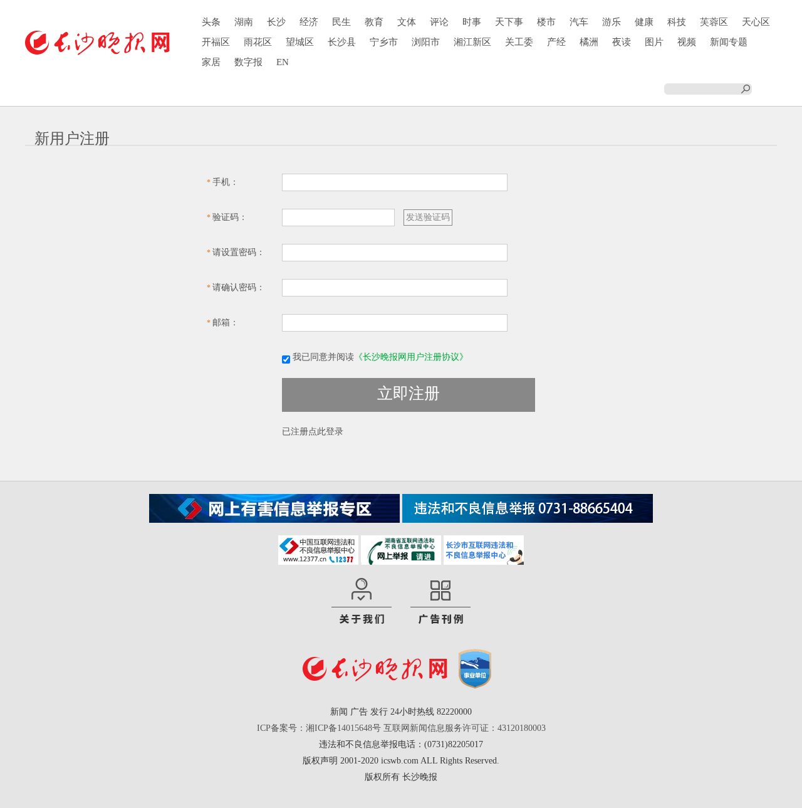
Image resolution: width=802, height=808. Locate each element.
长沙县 (342, 42)
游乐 (611, 22)
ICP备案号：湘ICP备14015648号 (319, 728)
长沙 (276, 22)
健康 (644, 22)
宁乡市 (384, 42)
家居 (211, 62)
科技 (676, 22)
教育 (374, 22)
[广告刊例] (440, 601)
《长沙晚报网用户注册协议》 (411, 357)
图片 (654, 42)
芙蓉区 (714, 22)
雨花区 (258, 42)
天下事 (509, 22)
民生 (341, 22)
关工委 (519, 42)
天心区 (756, 22)
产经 (556, 42)
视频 (686, 42)
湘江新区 (472, 42)
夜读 (621, 42)
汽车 (579, 22)
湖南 (243, 22)
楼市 (546, 22)
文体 (406, 22)
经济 (308, 22)
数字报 (248, 62)
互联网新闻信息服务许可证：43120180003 (464, 728)
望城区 (300, 42)
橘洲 (589, 42)
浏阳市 (426, 42)
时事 (471, 22)
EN (282, 62)
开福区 (216, 42)
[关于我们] (361, 601)
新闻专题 (728, 42)
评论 (439, 22)
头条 (211, 22)
